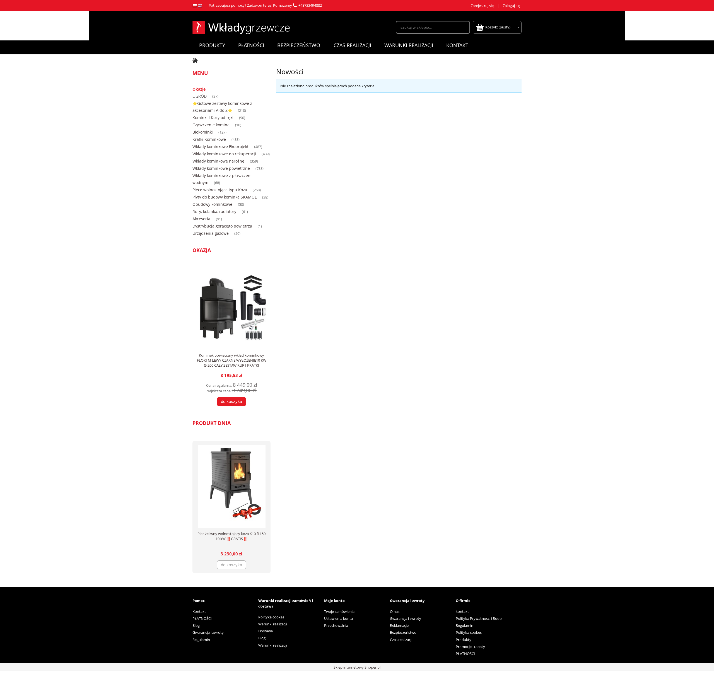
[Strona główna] (241, 27)
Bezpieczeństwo (403, 632)
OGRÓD (199, 96)
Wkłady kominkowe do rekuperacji (224, 153)
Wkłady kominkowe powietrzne (221, 168)
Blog (196, 625)
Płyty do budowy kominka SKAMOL (224, 197)
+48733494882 (310, 5)
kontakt (462, 611)
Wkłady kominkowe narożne (218, 161)
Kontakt (199, 611)
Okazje (199, 89)
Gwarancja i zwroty (208, 632)
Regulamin (201, 639)
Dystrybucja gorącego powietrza (222, 226)
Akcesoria (201, 218)
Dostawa (265, 630)
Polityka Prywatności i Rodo (479, 618)
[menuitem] (211, 45)
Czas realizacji (401, 639)
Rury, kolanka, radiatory (214, 211)
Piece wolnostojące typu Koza (219, 189)
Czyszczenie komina (211, 124)
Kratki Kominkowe (209, 139)
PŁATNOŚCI (202, 618)
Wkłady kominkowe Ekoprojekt (220, 146)
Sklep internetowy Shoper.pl (357, 667)
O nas (394, 611)
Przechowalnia (336, 625)
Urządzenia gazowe (210, 233)
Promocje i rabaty (470, 646)
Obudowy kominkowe (212, 204)
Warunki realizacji (272, 624)
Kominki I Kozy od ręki (212, 117)
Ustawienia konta (338, 618)
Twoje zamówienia (339, 611)
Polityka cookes (271, 617)
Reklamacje (399, 625)
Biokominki (202, 132)
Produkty (463, 639)
